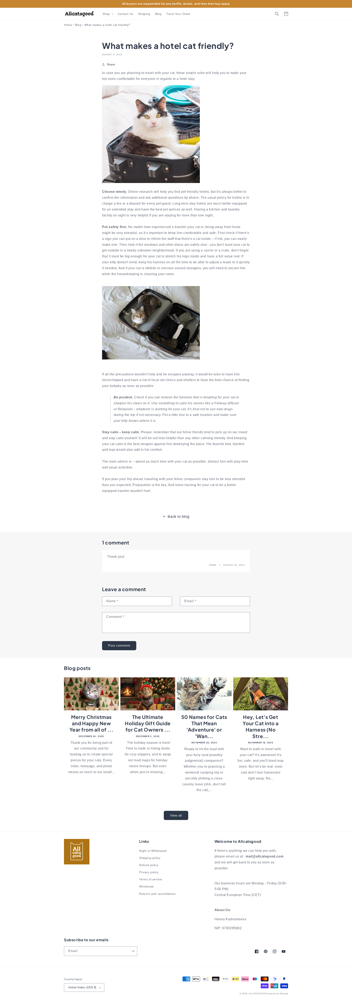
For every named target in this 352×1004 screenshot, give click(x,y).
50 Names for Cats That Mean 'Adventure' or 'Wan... (204, 726)
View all (176, 815)
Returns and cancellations (157, 893)
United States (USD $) (82, 987)
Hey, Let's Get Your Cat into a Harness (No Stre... (261, 726)
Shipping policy (149, 858)
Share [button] (111, 64)
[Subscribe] (132, 951)
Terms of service (150, 879)
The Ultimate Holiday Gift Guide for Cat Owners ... (148, 723)
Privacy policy (148, 872)
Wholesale (146, 886)
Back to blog (178, 517)
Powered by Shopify (277, 993)
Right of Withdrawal (152, 850)
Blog (78, 24)
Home (68, 24)
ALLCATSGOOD (257, 993)
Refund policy (148, 865)
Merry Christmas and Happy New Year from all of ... (91, 723)
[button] (107, 14)
